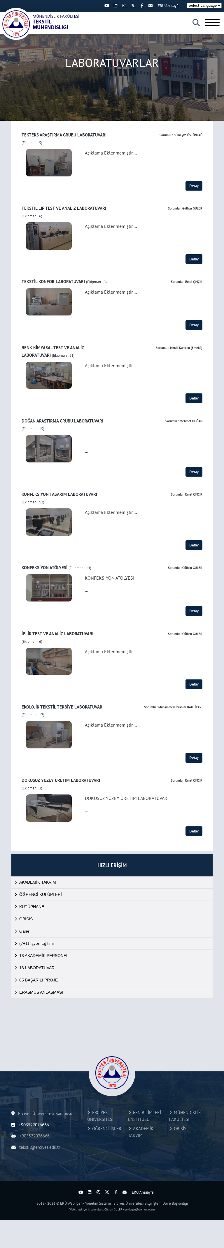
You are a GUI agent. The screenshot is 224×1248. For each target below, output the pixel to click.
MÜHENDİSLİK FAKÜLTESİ (185, 1116)
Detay (194, 185)
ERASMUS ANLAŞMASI (41, 992)
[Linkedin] (115, 5)
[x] (133, 5)
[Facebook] (142, 5)
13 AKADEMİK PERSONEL (44, 955)
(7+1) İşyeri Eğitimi (36, 943)
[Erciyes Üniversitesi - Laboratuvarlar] (41, 23)
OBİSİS (26, 919)
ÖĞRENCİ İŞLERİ (106, 1128)
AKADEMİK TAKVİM (37, 882)
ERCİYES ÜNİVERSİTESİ (100, 1116)
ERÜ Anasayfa (168, 5)
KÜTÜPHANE (31, 906)
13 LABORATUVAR (37, 967)
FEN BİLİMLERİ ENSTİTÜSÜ (144, 1116)
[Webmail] (150, 5)
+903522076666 (33, 1125)
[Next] (98, 5)
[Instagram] (124, 5)
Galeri (24, 931)
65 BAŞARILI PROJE (38, 980)
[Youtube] (107, 5)
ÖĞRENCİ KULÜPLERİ (40, 894)
